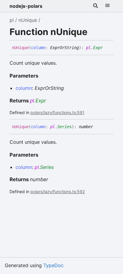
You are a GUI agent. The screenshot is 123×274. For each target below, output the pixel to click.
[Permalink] (107, 48)
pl (12, 20)
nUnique (28, 20)
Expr (98, 47)
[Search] (96, 6)
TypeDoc (53, 265)
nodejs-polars (26, 6)
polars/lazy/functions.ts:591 (57, 112)
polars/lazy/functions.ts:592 (57, 191)
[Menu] (107, 6)
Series (64, 126)
